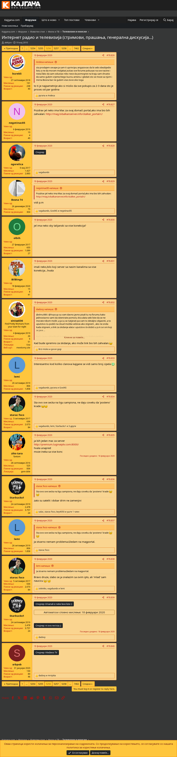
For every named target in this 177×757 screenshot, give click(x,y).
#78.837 (111, 520)
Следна (87, 48)
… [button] (26, 48)
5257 (56, 48)
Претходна (12, 48)
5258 (64, 48)
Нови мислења (10, 25)
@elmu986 (41, 314)
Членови (90, 20)
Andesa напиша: (44, 62)
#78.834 (111, 396)
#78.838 (111, 559)
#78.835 (111, 435)
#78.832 (111, 302)
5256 (48, 48)
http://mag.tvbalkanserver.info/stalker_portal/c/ (74, 114)
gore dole (25, 471)
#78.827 (111, 104)
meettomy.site (23, 347)
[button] (59, 20)
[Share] (103, 55)
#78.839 (111, 597)
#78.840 (111, 646)
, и (55, 210)
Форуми (30, 20)
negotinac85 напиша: (47, 188)
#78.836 (111, 479)
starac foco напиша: (46, 486)
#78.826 (111, 55)
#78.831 (111, 261)
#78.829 (111, 181)
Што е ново (49, 20)
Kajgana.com (12, 20)
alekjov (8, 42)
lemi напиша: (43, 565)
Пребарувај (27, 25)
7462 (76, 48)
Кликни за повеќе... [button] (74, 337)
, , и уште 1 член (59, 511)
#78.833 (111, 358)
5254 (32, 48)
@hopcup (54, 314)
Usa (28, 344)
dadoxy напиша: (45, 309)
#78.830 (111, 219)
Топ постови (72, 20)
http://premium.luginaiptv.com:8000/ (56, 444)
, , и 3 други (57, 426)
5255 (40, 48)
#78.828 (111, 145)
